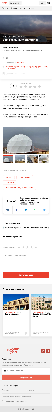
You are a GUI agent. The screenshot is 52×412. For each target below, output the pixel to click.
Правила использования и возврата (16, 397)
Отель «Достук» (12, 314)
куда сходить (25, 177)
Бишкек (8, 177)
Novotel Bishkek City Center (42, 315)
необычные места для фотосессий (19, 188)
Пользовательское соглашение (14, 401)
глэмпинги (10, 182)
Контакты (30, 390)
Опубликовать (26, 274)
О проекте (6, 390)
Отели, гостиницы (9, 36)
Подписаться (26, 378)
